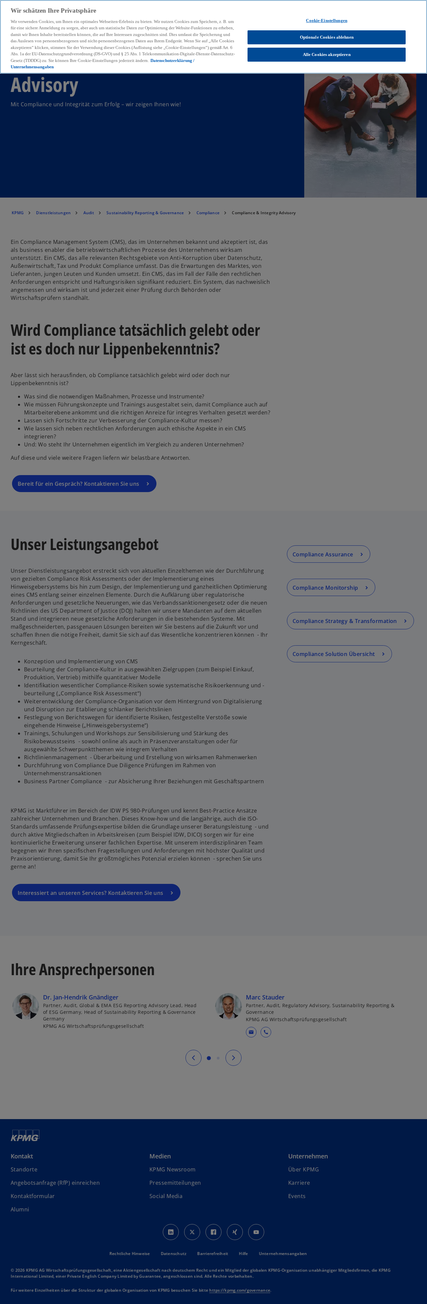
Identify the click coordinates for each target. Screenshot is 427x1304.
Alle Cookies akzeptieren (327, 54)
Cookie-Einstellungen (326, 20)
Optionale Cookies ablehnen (327, 37)
